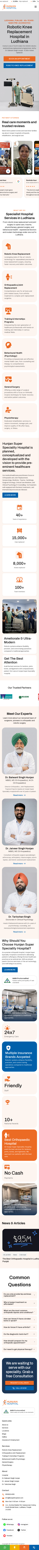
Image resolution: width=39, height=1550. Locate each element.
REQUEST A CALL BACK (19, 1383)
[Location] (15, 1547)
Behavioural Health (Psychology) (13, 1459)
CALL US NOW (21, 1388)
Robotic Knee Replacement (12, 1450)
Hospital (5, 1475)
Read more (18, 795)
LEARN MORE (10, 495)
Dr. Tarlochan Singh (9, 1484)
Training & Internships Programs (13, 1456)
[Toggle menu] (35, 6)
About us (5, 1425)
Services (5, 1428)
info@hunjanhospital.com (14, 1498)
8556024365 (9, 1494)
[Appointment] (24, 1547)
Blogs (4, 1434)
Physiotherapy (7, 1465)
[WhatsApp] (5, 1547)
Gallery (4, 1437)
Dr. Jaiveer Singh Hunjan (10, 1481)
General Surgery (7, 1462)
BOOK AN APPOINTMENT (19, 59)
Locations (5, 1431)
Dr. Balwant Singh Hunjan (11, 1478)
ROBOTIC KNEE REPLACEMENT (19, 65)
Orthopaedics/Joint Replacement (14, 1453)
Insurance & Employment (11, 1440)
